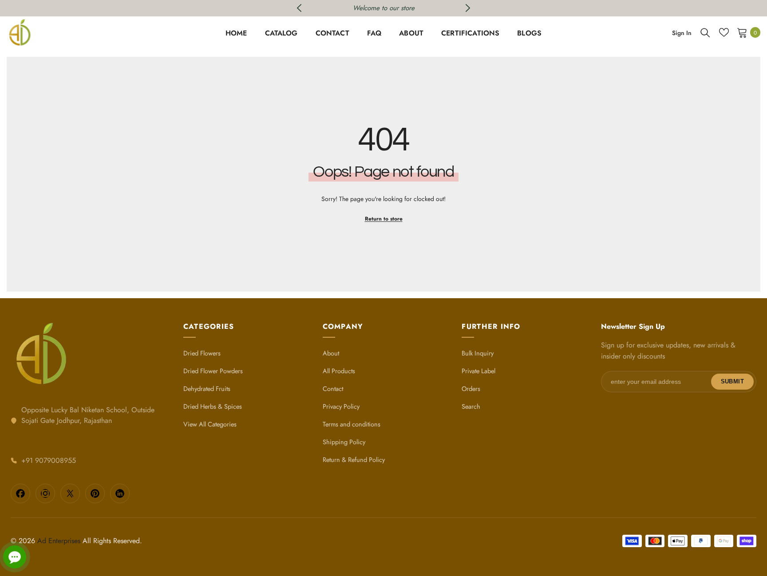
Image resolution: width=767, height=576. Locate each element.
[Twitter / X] (70, 493)
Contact (333, 388)
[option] (383, 8)
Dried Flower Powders (213, 370)
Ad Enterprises (58, 541)
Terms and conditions (351, 424)
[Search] (705, 32)
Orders (471, 388)
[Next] (467, 8)
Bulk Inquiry (478, 353)
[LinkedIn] (120, 493)
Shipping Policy (344, 441)
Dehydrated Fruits (206, 388)
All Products (339, 370)
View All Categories (210, 424)
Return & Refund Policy (354, 459)
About (331, 353)
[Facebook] (20, 493)
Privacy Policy (341, 406)
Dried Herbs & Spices (212, 406)
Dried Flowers (202, 353)
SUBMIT (732, 381)
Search (471, 406)
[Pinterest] (95, 493)
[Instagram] (45, 493)
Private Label (478, 370)
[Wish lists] (724, 32)
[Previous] (299, 8)
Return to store (384, 219)
